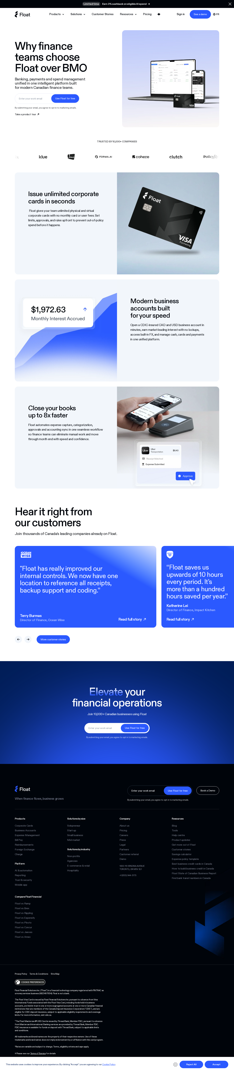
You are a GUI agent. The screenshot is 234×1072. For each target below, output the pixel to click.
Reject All (191, 1064)
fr (217, 14)
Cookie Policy (108, 1064)
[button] (230, 4)
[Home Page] (22, 14)
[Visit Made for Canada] (159, 14)
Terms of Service (38, 1053)
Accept (216, 1064)
